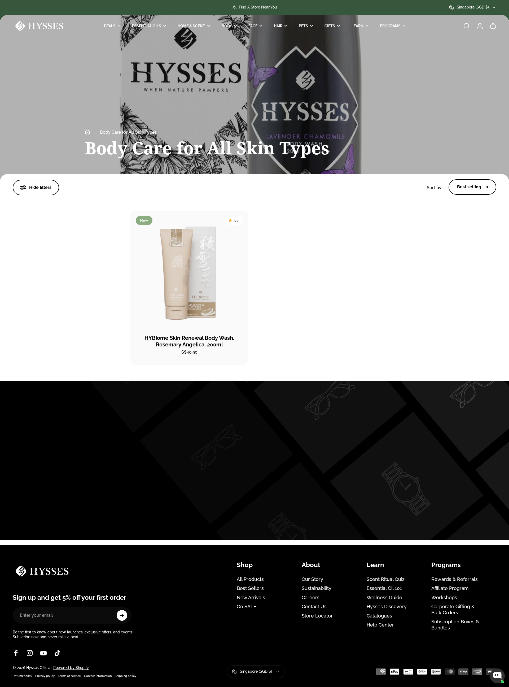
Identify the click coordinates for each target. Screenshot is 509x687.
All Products (250, 579)
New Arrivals (251, 597)
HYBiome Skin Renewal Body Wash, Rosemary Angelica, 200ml (189, 341)
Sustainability (316, 588)
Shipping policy (125, 676)
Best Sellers (250, 588)
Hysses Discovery (387, 606)
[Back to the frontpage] (87, 132)
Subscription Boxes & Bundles (455, 625)
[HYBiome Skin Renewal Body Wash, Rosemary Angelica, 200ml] (189, 269)
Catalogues (379, 616)
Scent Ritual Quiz (386, 579)
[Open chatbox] (497, 675)
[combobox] (472, 7)
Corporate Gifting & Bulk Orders (453, 609)
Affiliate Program (450, 588)
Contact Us (314, 606)
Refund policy (22, 676)
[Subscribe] (122, 615)
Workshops (444, 597)
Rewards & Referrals (454, 579)
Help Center (380, 625)
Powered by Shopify (71, 668)
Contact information (98, 676)
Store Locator (317, 616)
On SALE (246, 606)
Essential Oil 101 (384, 588)
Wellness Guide (384, 597)
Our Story (312, 579)
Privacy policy (45, 676)
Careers (310, 597)
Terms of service (69, 676)
